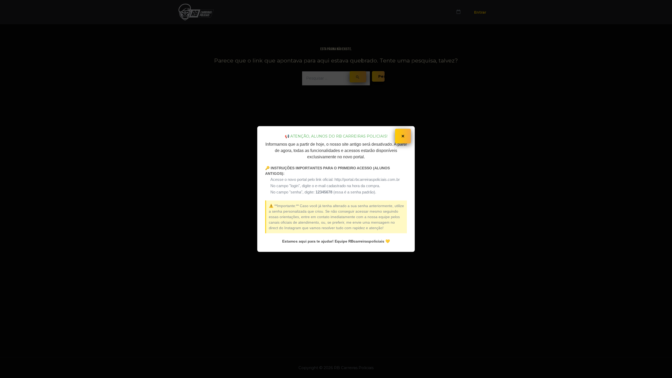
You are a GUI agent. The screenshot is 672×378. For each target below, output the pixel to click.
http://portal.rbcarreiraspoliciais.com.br (367, 179)
